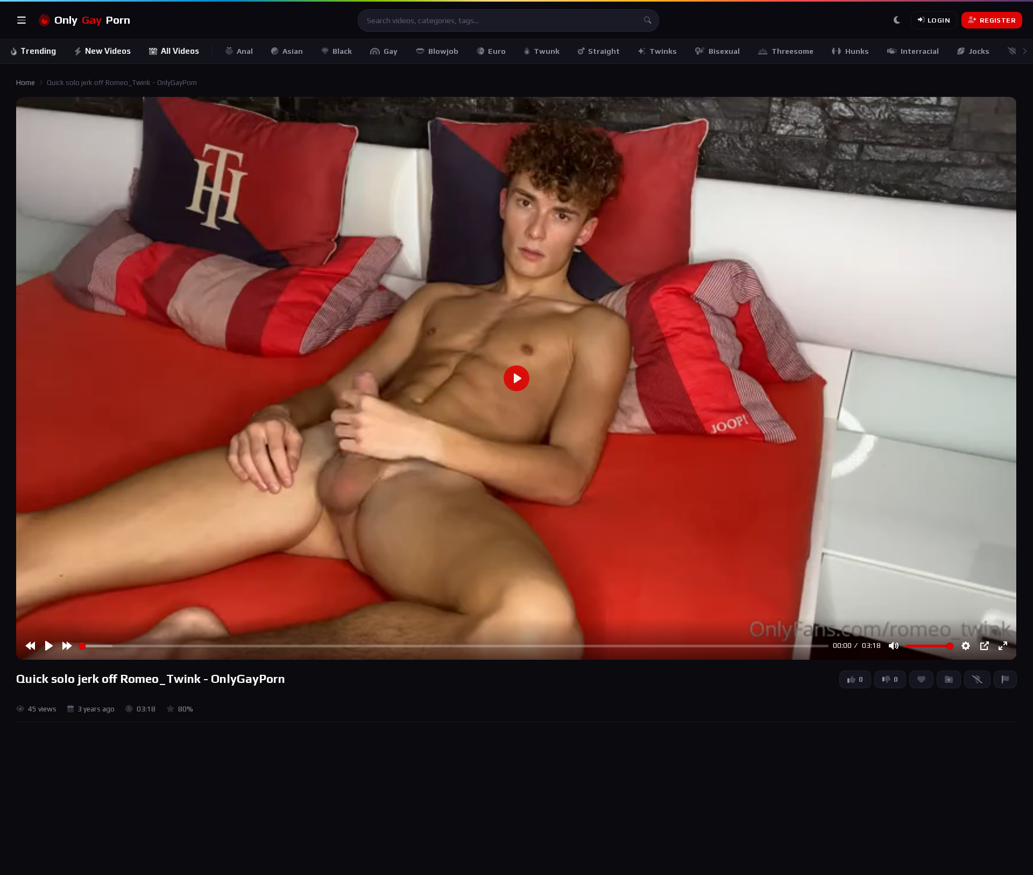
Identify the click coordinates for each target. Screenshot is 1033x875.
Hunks (857, 51)
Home (25, 83)
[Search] (648, 20)
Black (342, 51)
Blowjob (443, 51)
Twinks (663, 51)
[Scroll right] (1024, 51)
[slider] (454, 646)
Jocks (978, 51)
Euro (497, 51)
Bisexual (724, 51)
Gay (391, 51)
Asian (292, 51)
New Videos (108, 50)
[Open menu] (21, 20)
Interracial (920, 51)
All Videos (180, 50)
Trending (38, 50)
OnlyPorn (92, 19)
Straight (604, 51)
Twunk (547, 51)
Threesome (792, 51)
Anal (245, 51)
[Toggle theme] (897, 20)
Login (939, 20)
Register (998, 20)
